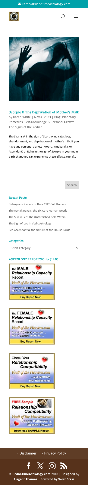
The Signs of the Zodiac (25, 127)
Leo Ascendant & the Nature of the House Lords (39, 230)
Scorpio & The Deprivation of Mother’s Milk (44, 112)
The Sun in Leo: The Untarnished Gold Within (37, 217)
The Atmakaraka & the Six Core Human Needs (38, 210)
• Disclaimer (27, 453)
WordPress (66, 479)
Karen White (22, 117)
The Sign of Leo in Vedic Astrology (30, 223)
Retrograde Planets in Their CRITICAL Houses (37, 204)
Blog (57, 117)
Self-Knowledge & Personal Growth (50, 122)
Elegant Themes (25, 479)
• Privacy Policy (54, 453)
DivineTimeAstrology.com (31, 474)
